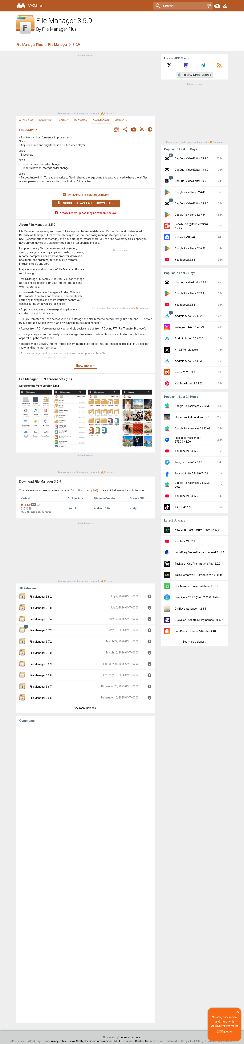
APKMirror (35, 6)
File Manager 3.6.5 (41, 697)
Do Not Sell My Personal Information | (90, 1041)
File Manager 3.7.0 (41, 652)
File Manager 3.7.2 (41, 641)
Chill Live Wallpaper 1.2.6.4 (190, 608)
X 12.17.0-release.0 (186, 349)
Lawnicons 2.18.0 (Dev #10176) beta (197, 597)
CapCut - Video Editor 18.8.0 (191, 158)
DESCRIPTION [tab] (46, 120)
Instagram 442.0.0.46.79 (189, 327)
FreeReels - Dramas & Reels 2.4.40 (195, 631)
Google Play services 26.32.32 (192, 405)
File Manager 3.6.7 (41, 686)
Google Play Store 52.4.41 (190, 192)
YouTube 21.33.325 (186, 495)
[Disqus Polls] (86, 773)
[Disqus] (85, 872)
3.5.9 (27, 504)
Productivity (28, 129)
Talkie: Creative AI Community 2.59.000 (198, 574)
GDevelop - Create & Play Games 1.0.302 (199, 619)
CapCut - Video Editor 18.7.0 (191, 203)
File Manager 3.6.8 (41, 675)
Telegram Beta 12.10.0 (188, 462)
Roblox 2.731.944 (185, 237)
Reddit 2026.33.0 (185, 372)
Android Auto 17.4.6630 (189, 360)
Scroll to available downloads (88, 203)
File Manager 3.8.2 (41, 596)
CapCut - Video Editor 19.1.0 (191, 169)
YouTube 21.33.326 (186, 450)
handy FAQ (91, 490)
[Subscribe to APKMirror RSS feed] (219, 66)
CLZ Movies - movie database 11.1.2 (196, 586)
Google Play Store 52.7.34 (190, 214)
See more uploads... (86, 708)
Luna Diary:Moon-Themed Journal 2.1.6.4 (199, 552)
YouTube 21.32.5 (185, 259)
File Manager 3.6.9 (41, 664)
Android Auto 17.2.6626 (189, 338)
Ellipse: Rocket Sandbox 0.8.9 (192, 417)
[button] (116, 130)
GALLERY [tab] (64, 120)
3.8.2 (56, 385)
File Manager (57, 45)
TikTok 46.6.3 (183, 507)
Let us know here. (130, 1037)
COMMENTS (121, 120)
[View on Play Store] (133, 130)
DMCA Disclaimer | (124, 1041)
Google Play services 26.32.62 (192, 428)
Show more (83, 365)
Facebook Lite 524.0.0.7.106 (191, 473)
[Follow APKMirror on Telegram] (203, 66)
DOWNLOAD (80, 120)
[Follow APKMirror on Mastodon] (186, 66)
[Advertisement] (85, 84)
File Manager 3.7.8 (41, 607)
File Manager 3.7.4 (41, 619)
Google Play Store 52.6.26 (190, 248)
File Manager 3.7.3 (41, 630)
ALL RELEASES (101, 120)
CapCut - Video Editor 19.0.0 (191, 180)
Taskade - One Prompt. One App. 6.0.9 (197, 563)
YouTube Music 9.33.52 (189, 383)
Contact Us (141, 1041)
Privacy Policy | (59, 1041)
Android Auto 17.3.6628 (189, 315)
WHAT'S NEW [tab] (26, 120)
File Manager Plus (59, 29)
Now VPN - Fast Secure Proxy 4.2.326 (197, 529)
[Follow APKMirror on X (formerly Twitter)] (169, 66)
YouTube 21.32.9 (185, 541)
